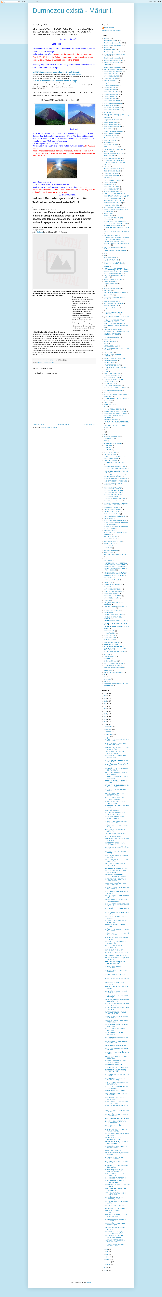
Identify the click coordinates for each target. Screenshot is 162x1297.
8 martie (106, 371)
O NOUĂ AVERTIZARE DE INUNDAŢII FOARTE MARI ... (116, 760)
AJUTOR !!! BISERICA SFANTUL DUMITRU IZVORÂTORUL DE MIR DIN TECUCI (116, 238)
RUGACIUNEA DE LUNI (111, 187)
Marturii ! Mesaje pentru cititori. (113, 45)
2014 (105, 724)
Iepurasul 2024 (108, 213)
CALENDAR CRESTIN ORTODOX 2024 (116, 479)
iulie (106, 1249)
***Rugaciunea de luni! (110, 96)
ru (104, 432)
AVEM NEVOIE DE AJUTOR (112, 373)
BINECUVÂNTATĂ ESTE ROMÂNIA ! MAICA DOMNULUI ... (116, 1121)
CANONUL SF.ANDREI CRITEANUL (114, 499)
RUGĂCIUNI (107, 600)
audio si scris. (108, 670)
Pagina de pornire (63, 424)
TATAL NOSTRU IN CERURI (112, 642)
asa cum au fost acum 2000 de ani (114, 668)
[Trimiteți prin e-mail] (57, 360)
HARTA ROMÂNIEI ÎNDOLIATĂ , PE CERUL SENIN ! (115, 879)
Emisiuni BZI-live (109, 184)
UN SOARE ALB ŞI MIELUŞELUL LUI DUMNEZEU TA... (116, 1038)
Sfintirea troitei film (109, 635)
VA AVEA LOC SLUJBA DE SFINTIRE (115, 652)
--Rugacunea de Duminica (111, 120)
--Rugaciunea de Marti (110, 98)
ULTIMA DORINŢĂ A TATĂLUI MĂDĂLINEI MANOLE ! (114, 1236)
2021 (105, 706)
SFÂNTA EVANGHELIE (110, 360)
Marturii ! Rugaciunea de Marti (113, 169)
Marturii (40, 362)
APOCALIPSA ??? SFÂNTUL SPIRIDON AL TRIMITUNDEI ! (117, 1004)
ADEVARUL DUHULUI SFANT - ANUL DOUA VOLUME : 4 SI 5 (115, 457)
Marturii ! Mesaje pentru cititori (113, 43)
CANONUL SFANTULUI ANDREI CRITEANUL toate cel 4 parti (113, 488)
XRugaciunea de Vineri (111, 284)
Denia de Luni (108, 290)
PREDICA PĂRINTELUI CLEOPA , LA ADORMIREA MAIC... (116, 1147)
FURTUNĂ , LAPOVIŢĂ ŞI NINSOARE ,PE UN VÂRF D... (116, 921)
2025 (105, 696)
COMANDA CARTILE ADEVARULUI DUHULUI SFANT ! (114, 320)
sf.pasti (106, 681)
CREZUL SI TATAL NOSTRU (112, 507)
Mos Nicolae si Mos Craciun (112, 138)
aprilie (107, 1257)
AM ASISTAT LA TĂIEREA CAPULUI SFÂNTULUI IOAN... (116, 821)
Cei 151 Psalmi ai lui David (112, 514)
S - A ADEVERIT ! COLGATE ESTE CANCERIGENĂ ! (115, 802)
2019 (105, 711)
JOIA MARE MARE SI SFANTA (113, 541)
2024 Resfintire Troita (110, 258)
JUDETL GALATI (109, 404)
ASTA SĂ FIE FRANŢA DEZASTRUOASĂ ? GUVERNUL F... (117, 888)
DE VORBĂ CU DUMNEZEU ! (114, 1065)
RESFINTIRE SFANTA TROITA (113, 591)
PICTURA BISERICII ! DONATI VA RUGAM (116, 232)
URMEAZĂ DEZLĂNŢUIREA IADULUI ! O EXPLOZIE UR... (116, 769)
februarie (108, 1262)
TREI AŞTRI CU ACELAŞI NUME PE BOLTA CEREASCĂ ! (116, 1245)
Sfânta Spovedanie (109, 640)
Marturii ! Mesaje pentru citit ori (113, 67)
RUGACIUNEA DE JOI (110, 78)
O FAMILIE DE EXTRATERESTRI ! (115, 1178)
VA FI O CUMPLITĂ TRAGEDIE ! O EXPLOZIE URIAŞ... (115, 1193)
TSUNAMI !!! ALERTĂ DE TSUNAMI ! (116, 833)
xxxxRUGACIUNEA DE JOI (112, 436)
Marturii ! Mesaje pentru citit (112, 58)
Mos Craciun (107, 142)
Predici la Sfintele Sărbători (112, 62)
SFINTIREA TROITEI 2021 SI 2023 (114, 614)
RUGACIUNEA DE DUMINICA (113, 103)
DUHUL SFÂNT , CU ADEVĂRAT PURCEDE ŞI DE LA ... (115, 1224)
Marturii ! (106, 47)
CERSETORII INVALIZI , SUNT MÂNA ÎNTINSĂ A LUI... (116, 1021)
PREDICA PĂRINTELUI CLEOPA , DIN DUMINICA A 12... (116, 781)
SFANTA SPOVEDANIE (110, 281)
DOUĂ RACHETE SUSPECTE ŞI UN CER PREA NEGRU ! (116, 900)
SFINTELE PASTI (109, 612)
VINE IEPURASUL (109, 363)
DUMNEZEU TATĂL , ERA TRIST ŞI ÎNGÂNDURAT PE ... (115, 1070)
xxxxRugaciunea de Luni (111, 305)
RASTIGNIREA (108, 587)
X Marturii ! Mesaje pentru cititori (113, 131)
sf (104, 253)
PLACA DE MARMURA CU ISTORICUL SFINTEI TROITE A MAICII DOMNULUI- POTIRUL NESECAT (115, 568)
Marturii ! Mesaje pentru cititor (112, 52)
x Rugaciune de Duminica (111, 205)
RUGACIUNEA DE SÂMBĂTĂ (112, 110)
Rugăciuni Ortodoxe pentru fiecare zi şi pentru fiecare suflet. (115, 607)
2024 (105, 441)
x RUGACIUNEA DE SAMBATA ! (113, 160)
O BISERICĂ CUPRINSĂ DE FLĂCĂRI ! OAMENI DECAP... (117, 1087)
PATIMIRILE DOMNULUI (111, 346)
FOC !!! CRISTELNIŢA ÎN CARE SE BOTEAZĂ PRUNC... (115, 883)
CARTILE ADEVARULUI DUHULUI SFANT (116, 228)
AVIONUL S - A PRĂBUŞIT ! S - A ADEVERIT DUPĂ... (115, 1240)
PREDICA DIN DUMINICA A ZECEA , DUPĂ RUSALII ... (116, 1098)
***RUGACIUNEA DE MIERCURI (113, 153)
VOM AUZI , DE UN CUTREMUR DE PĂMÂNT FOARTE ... (116, 1130)
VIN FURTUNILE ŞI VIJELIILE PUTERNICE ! (114, 1033)
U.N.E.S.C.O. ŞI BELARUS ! (113, 836)
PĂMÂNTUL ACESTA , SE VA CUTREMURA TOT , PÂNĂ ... (114, 1232)
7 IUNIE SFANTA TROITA (111, 260)
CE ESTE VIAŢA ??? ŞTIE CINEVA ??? (116, 1208)
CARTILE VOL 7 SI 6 (110, 383)
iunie (107, 1251)
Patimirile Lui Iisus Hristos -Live (113, 584)
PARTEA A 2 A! (108, 561)
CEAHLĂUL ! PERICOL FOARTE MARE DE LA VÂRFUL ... (117, 1000)
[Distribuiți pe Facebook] (64, 360)
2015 (105, 722)
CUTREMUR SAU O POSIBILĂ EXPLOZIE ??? (114, 946)
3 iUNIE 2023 (108, 445)
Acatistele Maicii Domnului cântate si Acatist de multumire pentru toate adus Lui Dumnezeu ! (116, 243)
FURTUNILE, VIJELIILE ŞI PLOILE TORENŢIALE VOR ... (115, 1012)
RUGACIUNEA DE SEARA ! (112, 593)
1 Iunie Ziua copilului (110, 182)
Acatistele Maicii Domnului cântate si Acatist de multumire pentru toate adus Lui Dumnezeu (116, 116)
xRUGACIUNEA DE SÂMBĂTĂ (113, 203)
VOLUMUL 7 (107, 659)
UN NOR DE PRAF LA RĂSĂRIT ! (115, 1205)
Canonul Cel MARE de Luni (112, 511)
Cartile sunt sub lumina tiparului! (113, 329)
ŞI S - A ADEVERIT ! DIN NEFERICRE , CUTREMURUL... (116, 1083)
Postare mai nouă (38, 424)
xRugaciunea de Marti (110, 122)
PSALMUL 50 (108, 582)
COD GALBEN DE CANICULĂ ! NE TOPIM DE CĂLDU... (115, 1189)
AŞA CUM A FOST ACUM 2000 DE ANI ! (115, 469)
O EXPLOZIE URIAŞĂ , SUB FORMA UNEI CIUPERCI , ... (116, 1219)
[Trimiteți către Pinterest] (66, 360)
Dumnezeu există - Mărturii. (73, 10)
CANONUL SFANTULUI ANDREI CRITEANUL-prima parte (113, 495)
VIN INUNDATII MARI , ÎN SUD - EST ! (116, 952)
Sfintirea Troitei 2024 (110, 633)
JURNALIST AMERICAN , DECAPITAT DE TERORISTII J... (116, 1017)
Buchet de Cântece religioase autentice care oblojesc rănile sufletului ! (115, 475)
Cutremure (107, 65)
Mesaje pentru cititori (48, 362)
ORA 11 (106, 344)
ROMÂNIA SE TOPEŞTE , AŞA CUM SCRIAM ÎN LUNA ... (116, 1215)
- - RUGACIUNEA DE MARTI (112, 365)
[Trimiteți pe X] (62, 360)
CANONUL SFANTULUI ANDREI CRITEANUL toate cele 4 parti (113, 491)
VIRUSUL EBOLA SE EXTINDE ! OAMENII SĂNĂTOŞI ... (115, 1079)
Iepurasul (106, 339)
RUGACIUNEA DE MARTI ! (112, 101)
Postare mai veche (89, 424)
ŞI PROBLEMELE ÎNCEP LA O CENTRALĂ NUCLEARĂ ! (114, 1170)
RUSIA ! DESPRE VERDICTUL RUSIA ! (117, 1118)
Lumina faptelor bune (110, 341)
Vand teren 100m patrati (111, 661)
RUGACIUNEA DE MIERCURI (113, 71)
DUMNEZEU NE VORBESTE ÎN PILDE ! (117, 868)
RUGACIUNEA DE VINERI (111, 74)
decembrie (108, 726)
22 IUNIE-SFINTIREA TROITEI (113, 443)
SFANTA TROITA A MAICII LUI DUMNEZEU (116, 422)
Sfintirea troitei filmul (110, 637)
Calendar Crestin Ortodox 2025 (113, 509)
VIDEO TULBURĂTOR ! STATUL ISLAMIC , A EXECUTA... (115, 817)
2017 (105, 716)
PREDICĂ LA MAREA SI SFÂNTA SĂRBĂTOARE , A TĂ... (115, 813)
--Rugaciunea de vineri (110, 83)
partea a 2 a (107, 679)
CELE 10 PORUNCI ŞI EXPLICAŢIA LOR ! (116, 316)
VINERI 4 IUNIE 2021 (110, 656)
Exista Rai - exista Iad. (110, 140)
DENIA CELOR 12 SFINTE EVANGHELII (116, 388)
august (107, 737)
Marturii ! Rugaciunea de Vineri (113, 279)
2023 (105, 701)
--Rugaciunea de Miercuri (111, 94)
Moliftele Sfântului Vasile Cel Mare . (114, 200)
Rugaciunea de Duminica (111, 235)
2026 (105, 693)
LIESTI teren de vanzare (111, 550)
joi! (104, 674)
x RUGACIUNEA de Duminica (112, 180)
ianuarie (108, 1264)
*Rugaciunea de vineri (110, 105)
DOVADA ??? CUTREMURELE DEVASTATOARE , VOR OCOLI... (116, 875)
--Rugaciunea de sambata (111, 85)
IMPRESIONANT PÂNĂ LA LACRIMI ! (116, 955)
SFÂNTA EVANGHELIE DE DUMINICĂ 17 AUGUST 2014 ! (116, 1102)
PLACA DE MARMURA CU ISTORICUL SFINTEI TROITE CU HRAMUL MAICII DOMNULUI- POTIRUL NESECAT (115, 574)
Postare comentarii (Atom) (49, 427)
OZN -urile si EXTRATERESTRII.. (113, 69)
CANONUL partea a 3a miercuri (113, 501)
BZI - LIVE (107, 166)
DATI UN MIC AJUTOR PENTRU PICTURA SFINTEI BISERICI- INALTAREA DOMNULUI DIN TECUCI (116, 333)
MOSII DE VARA (108, 552)
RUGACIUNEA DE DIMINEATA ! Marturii (115, 413)
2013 (105, 1268)
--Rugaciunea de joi (109, 87)
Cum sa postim (108, 518)
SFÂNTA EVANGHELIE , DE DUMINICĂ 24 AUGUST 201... (117, 934)
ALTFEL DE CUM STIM (110, 460)
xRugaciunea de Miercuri (111, 124)
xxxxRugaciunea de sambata (112, 288)
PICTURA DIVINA (109, 352)
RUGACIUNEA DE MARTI (111, 92)
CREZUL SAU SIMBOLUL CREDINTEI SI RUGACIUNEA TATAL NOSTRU (116, 504)
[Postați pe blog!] (59, 360)
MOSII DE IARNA (109, 295)
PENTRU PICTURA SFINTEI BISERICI (115, 251)
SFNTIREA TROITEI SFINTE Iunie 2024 (115, 621)
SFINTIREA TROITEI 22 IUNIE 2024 (114, 358)
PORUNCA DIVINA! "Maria (111, 580)
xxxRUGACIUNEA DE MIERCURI (114, 207)
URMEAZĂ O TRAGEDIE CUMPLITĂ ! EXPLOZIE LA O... (116, 992)
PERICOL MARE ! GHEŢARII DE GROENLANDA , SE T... (115, 962)
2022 (105, 703)
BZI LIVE (106, 266)
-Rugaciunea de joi (109, 438)
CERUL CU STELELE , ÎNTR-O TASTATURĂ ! (114, 1126)
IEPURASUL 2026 (109, 156)
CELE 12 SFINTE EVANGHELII (113, 385)
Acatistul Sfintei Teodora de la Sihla (114, 466)
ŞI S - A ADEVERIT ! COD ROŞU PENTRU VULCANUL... (114, 798)
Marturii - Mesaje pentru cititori (113, 60)
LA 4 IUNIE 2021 (109, 546)
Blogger (88, 1283)
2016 (105, 719)
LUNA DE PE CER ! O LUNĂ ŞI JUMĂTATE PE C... (114, 1181)
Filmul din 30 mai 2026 (110, 536)
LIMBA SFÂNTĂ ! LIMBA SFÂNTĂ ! (115, 1045)
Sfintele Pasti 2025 (109, 631)
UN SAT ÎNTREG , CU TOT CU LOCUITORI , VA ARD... (114, 1198)
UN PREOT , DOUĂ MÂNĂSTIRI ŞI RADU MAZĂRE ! (115, 942)
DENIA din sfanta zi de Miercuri (113, 390)
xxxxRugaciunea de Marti (111, 191)
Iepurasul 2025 (108, 151)
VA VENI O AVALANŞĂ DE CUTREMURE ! (113, 967)
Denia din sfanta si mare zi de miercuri (115, 293)
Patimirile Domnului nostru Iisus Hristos (115, 411)
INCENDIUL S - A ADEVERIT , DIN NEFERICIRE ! (115, 756)
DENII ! (106, 392)
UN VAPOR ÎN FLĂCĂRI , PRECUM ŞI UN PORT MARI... (116, 1115)
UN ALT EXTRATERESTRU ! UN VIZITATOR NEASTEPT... (115, 1138)
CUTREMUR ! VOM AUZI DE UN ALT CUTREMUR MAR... (116, 871)
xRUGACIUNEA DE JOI (111, 301)
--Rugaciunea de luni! (110, 89)
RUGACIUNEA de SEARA (111, 598)
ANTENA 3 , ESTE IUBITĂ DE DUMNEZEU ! (114, 1211)
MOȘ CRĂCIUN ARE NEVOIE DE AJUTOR (116, 554)
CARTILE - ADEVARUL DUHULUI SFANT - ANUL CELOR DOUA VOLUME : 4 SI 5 (116, 222)
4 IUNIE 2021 (108, 447)
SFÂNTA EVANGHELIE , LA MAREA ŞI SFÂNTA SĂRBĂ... (116, 1142)
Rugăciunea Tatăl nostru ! (111, 419)
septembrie (109, 734)
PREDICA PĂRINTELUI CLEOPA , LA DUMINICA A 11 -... (116, 925)
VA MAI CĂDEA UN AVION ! (113, 1150)
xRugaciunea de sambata (111, 133)
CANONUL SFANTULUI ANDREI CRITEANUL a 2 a (113, 484)
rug (105, 434)
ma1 (105, 677)
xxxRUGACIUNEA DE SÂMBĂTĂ (113, 303)
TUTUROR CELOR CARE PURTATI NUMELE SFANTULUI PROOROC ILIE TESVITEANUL (115, 648)
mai (106, 1254)
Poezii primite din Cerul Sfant (112, 126)
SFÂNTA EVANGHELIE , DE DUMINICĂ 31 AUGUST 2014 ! (117, 785)
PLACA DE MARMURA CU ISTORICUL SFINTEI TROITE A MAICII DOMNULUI (115, 563)
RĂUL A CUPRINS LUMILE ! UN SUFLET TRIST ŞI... (114, 794)
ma (104, 286)
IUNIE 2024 (107, 402)
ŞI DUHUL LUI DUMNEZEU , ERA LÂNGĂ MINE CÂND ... (115, 1061)
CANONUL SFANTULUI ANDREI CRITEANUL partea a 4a (113, 380)
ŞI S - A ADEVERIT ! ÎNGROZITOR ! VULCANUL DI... (115, 1029)
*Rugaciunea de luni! (110, 135)
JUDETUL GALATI (109, 543)
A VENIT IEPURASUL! (110, 452)
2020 (105, 709)
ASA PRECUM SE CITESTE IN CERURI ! (116, 463)
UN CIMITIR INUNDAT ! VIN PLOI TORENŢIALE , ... (115, 864)
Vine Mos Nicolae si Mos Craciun (113, 663)
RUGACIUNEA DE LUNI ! (111, 76)
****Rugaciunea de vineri (111, 147)
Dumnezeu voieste (109, 530)
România (106, 178)
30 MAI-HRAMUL (109, 129)
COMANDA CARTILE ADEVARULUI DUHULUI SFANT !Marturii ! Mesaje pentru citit (116, 325)
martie (107, 1259)
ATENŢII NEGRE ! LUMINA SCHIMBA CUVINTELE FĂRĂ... (116, 1042)
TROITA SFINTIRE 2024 (111, 644)
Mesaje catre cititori (109, 50)
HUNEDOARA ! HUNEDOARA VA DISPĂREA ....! (115, 843)
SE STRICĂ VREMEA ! (112, 810)
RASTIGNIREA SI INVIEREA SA (113, 589)
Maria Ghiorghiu (109, 27)
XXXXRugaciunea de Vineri (112, 665)
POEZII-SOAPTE (109, 578)
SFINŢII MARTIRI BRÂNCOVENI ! (115, 1091)
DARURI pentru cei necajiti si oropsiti (115, 520)
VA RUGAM (107, 654)
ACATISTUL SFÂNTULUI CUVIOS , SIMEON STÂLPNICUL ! (115, 744)
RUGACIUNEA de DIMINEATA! (113, 596)
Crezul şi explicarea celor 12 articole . (115, 516)
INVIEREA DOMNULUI (110, 539)
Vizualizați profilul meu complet (111, 30)
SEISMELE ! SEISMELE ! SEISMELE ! (116, 1067)
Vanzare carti (107, 112)
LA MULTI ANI (108, 548)
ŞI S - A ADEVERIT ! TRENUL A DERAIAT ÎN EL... (114, 1174)
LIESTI (106, 407)
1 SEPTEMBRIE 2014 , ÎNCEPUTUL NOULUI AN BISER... (116, 752)
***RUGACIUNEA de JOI (111, 80)
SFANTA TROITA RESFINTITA (112, 610)
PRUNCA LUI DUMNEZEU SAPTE (114, 409)
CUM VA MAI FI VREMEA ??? (114, 950)
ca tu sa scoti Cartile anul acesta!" (114, 672)
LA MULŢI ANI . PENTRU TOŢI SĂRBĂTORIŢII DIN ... (114, 1157)
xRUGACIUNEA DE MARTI (112, 171)
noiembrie (108, 729)
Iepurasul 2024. (108, 215)
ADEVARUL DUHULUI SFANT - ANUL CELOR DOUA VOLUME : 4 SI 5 (115, 263)
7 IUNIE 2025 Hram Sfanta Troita (113, 149)
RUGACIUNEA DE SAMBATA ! (113, 107)
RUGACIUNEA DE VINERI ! (112, 175)
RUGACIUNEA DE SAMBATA (112, 158)
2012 (105, 1270)
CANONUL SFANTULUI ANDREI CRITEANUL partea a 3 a (113, 313)
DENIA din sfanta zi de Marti (112, 337)
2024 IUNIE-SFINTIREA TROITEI (113, 225)
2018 (105, 714)
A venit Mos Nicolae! (110, 454)
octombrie (108, 732)
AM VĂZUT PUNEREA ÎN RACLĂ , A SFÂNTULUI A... (116, 773)
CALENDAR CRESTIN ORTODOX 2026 (116, 481)
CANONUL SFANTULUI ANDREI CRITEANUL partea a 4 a (113, 376)
